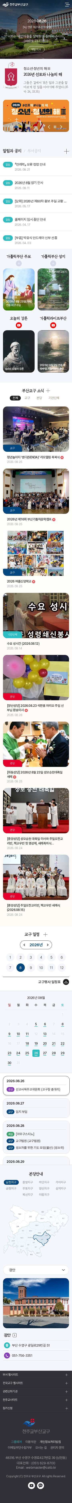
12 (62, 968)
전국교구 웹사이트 (13, 1383)
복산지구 (28, 1194)
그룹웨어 (16, 1442)
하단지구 (44, 1182)
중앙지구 (28, 1182)
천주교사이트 (10, 1400)
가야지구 (61, 1182)
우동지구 (28, 1188)
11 (51, 968)
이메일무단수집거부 (20, 1448)
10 (41, 968)
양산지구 (44, 1188)
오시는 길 (41, 1448)
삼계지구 (61, 1188)
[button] (49, 127)
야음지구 (44, 1194)
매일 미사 (36, 49)
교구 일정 (32, 934)
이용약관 (30, 1442)
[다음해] (48, 945)
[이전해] (24, 945)
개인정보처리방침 (50, 1442)
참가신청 (7, 1408)
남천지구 (11, 1182)
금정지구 (11, 1188)
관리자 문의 (57, 1448)
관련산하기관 (10, 1391)
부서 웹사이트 (10, 1374)
